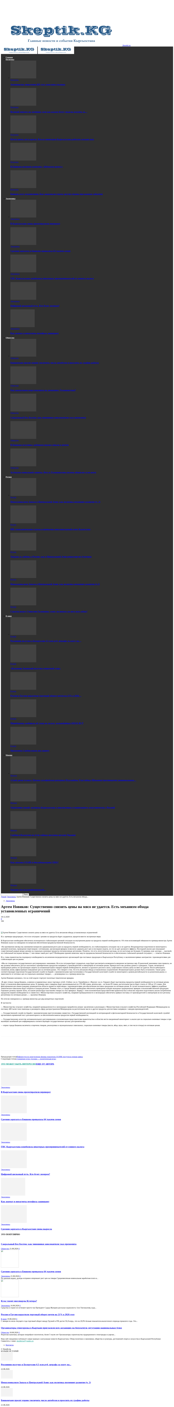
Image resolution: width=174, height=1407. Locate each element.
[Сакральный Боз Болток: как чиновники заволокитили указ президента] (23, 411)
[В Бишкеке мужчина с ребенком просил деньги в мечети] (23, 438)
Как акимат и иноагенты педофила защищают (34, 333)
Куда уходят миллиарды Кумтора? (19, 1301)
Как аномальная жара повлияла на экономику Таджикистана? (43, 390)
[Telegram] (72, 924)
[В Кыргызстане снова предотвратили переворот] (23, 217)
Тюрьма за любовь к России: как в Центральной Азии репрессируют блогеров (50, 556)
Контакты (10, 1345)
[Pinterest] (30, 924)
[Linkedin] (47, 924)
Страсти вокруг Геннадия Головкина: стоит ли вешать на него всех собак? (48, 611)
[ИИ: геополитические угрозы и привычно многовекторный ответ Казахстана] (23, 523)
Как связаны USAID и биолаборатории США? (34, 862)
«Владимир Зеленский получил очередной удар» (35, 668)
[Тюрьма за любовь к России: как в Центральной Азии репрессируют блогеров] (23, 550)
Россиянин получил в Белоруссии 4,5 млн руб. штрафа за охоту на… (45, 641)
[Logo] (19, 53)
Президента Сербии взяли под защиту (29, 750)
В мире (9, 616)
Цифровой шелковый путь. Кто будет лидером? (35, 306)
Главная (9, 57)
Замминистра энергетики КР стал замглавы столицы (37, 84)
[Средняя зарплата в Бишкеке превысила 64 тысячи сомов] (23, 244)
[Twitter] (22, 924)
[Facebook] (5, 924)
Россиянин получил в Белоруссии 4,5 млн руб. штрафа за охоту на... (36, 1364)
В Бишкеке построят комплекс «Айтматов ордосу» (36, 166)
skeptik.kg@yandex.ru (25, 1341)
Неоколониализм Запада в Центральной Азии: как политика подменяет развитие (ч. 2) (55, 502)
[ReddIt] (56, 924)
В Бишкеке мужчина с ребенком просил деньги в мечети (39, 445)
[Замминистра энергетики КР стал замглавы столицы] (23, 78)
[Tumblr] (64, 924)
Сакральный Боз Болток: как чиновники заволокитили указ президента (48, 417)
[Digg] (89, 924)
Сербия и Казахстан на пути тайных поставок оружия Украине (43, 835)
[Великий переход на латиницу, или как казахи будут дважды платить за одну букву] (23, 105)
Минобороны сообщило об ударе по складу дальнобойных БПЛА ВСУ (47, 723)
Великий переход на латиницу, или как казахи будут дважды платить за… (48, 112)
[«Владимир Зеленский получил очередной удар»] (23, 662)
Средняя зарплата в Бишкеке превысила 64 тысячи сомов (40, 251)
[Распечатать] (115, 924)
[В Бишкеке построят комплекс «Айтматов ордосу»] (23, 160)
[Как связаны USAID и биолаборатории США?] (23, 856)
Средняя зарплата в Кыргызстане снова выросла (26, 1229)
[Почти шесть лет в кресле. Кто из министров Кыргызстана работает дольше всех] (23, 133)
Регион (9, 477)
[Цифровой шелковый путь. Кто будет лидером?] (23, 299)
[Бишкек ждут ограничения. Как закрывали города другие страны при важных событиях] (23, 187)
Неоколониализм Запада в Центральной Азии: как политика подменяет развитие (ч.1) (55, 584)
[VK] (13, 924)
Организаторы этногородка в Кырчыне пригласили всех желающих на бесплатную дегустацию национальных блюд (61, 1328)
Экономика (10, 199)
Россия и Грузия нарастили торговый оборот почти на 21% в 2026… (45, 696)
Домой (3, 897)
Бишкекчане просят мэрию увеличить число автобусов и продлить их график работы (54, 362)
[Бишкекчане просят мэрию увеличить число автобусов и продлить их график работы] (23, 356)
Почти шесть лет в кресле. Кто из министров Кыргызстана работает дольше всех (52, 139)
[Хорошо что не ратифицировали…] (23, 883)
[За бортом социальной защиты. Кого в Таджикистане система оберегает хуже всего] (23, 466)
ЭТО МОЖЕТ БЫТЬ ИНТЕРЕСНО (18, 1064)
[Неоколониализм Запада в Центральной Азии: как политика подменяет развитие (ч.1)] (23, 577)
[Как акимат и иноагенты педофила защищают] (22, 326)
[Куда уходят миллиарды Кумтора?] (10, 1296)
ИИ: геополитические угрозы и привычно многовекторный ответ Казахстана (50, 529)
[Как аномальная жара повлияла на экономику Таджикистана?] (23, 383)
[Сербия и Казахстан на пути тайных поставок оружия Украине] (23, 828)
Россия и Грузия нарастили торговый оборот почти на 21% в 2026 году (38, 1314)
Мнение (9, 755)
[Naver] (98, 924)
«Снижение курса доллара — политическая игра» (36, 1059)
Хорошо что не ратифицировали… (28, 889)
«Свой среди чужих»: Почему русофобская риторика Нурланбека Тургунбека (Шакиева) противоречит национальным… (73, 780)
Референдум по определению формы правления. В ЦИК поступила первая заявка (50, 1057)
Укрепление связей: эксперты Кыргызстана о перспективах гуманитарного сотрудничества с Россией (62, 807)
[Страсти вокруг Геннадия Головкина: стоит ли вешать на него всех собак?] (23, 605)
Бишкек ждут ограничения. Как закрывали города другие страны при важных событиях (56, 194)
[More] (123, 924)
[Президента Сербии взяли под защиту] (23, 744)
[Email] (106, 924)
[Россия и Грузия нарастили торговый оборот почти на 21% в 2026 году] (23, 689)
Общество (10, 338)
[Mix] (81, 924)
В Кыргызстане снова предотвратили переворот (35, 223)
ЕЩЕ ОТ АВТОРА (45, 1064)
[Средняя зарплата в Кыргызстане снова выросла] (14, 1222)
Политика (10, 59)
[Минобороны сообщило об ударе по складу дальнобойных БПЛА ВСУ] (23, 716)
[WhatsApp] (39, 924)
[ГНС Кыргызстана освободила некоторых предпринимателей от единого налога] (23, 272)
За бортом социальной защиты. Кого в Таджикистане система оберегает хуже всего (53, 472)
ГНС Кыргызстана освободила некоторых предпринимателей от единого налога (52, 278)
